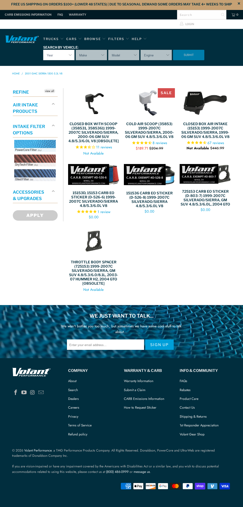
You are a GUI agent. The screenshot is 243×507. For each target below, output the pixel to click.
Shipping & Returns (193, 416)
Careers (73, 407)
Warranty (77, 14)
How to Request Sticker (140, 407)
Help (137, 39)
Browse (92, 39)
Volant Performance (37, 450)
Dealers (73, 398)
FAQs (183, 381)
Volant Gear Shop (192, 434)
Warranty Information (138, 381)
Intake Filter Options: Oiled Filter (38, 186)
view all (49, 91)
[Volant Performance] (22, 40)
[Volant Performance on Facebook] (15, 393)
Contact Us (187, 407)
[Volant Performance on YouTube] (24, 393)
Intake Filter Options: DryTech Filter (33, 172)
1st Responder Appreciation (199, 425)
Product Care (189, 398)
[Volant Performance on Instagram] (32, 393)
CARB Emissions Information (28, 14)
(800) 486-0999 (117, 471)
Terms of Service (80, 425)
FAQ (60, 14)
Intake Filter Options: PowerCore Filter (33, 157)
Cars (71, 39)
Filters (117, 39)
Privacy (73, 416)
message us (142, 471)
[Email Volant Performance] (41, 393)
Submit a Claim (134, 390)
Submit (189, 55)
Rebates (185, 390)
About (72, 381)
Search (73, 390)
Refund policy (77, 434)
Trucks (51, 39)
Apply (35, 215)
